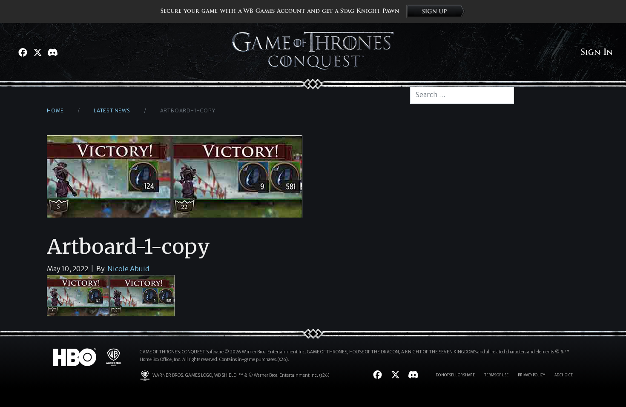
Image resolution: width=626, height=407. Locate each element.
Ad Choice (563, 375)
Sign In (597, 52)
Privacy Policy (531, 375)
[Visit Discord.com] (52, 52)
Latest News (112, 110)
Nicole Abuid (128, 268)
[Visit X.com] (37, 52)
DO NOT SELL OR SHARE (455, 375)
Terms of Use (496, 375)
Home (55, 110)
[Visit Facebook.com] (22, 52)
